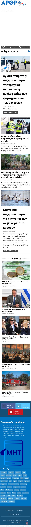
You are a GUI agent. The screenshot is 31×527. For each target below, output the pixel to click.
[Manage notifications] (27, 523)
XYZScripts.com (23, 526)
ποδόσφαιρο (4, 501)
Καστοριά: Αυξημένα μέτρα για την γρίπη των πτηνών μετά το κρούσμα (15, 218)
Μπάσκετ (9, 487)
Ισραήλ (15, 481)
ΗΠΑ (22, 478)
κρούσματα (23, 498)
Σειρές (19, 492)
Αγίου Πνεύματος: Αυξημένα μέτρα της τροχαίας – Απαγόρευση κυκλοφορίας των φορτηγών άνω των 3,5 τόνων (15, 89)
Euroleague (3, 472)
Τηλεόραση (25, 492)
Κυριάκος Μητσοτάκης (14, 484)
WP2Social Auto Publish (9, 526)
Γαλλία (24, 475)
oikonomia (18, 472)
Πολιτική (17, 489)
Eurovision (11, 472)
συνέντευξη (12, 501)
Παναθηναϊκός (9, 489)
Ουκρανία (23, 487)
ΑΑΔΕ (24, 472)
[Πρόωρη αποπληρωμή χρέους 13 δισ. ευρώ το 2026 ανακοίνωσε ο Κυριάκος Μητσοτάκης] (16, 298)
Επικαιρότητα (16, 478)
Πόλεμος (3, 492)
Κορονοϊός (26, 481)
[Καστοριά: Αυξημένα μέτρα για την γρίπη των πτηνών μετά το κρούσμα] (15, 198)
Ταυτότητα (20, 510)
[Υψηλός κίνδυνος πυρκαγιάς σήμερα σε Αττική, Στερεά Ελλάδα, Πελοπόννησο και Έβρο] (16, 380)
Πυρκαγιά (23, 489)
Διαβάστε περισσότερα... (10, 112)
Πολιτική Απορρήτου (14, 514)
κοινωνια (17, 498)
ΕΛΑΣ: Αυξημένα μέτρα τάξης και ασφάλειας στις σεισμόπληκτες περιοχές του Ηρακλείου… (15, 174)
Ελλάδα (9, 478)
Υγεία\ (13, 495)
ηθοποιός (10, 498)
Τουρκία (3, 495)
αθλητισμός (20, 495)
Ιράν (10, 481)
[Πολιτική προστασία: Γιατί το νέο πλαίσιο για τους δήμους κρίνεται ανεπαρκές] (16, 353)
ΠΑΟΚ (2, 489)
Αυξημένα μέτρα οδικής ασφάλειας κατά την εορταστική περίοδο (15, 138)
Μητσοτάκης (24, 484)
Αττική (14, 475)
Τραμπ (8, 495)
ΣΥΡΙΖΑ (14, 492)
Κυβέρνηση (3, 484)
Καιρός (20, 481)
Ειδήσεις (3, 478)
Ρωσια (8, 492)
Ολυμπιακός (16, 487)
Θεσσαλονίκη (4, 481)
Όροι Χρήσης (10, 510)
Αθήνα (2, 475)
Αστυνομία (8, 475)
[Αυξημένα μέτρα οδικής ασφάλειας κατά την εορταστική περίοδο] (15, 126)
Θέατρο (27, 478)
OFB (19, 522)
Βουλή (19, 475)
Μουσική (3, 487)
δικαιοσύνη (3, 498)
